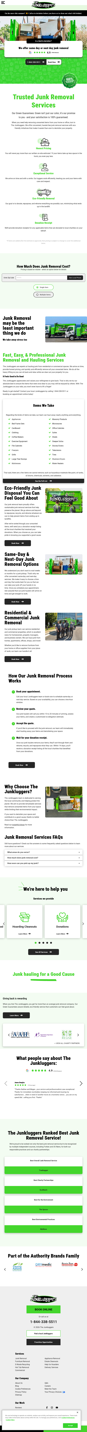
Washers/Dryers (58, 459)
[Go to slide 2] (40, 942)
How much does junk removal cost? (22, 858)
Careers (48, 1386)
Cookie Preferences (68, 1418)
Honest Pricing (43, 148)
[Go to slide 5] (51, 942)
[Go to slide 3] (44, 942)
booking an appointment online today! (18, 394)
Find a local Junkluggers (43, 1333)
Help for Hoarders (52, 1364)
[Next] (83, 923)
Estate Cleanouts (51, 1361)
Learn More (14, 1015)
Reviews (18, 1407)
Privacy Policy (20, 1392)
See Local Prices (75, 278)
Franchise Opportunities (43, 1342)
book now (49, 696)
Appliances (16, 419)
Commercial (20, 1370)
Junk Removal (21, 1358)
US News (56, 1146)
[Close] (77, 1412)
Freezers (15, 450)
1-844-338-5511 (33, 62)
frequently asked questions (57, 843)
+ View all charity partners (67, 1043)
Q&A (46, 1383)
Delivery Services (51, 1367)
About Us (18, 1383)
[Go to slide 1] (36, 942)
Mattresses (16, 463)
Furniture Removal (22, 1361)
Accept (70, 1425)
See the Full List (41, 481)
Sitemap (18, 1395)
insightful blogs (18, 824)
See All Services (41, 952)
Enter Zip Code (9, 278)
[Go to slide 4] (47, 942)
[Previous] (4, 923)
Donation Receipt (43, 222)
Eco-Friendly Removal (44, 198)
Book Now (52, 62)
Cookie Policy (10, 1420)
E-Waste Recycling (22, 1364)
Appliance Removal (52, 1358)
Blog (17, 1386)
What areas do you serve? (18, 852)
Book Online (43, 1309)
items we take (29, 415)
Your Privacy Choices (53, 1392)
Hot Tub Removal (22, 1367)
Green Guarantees (10, 1007)
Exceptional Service (44, 173)
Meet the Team (51, 1389)
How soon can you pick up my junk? (23, 863)
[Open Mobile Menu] (3, 2)
